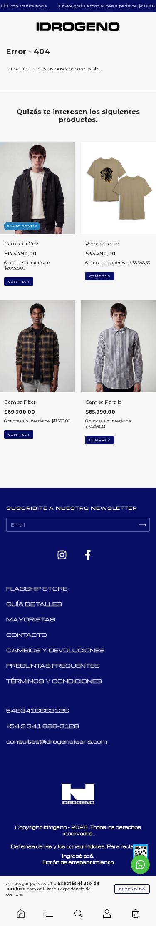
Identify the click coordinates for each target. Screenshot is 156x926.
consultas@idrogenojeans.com (56, 741)
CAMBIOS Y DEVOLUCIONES (55, 650)
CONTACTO (26, 634)
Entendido (132, 889)
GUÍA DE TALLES (34, 603)
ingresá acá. (78, 856)
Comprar (18, 282)
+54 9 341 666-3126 (42, 725)
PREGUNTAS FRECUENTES (53, 665)
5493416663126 (37, 710)
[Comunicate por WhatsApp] (140, 864)
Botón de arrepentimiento (78, 862)
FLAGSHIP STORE (36, 588)
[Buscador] (78, 913)
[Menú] (49, 913)
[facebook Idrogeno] (88, 555)
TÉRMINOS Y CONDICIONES (54, 680)
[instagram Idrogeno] (62, 555)
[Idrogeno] (20, 913)
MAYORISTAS (30, 619)
